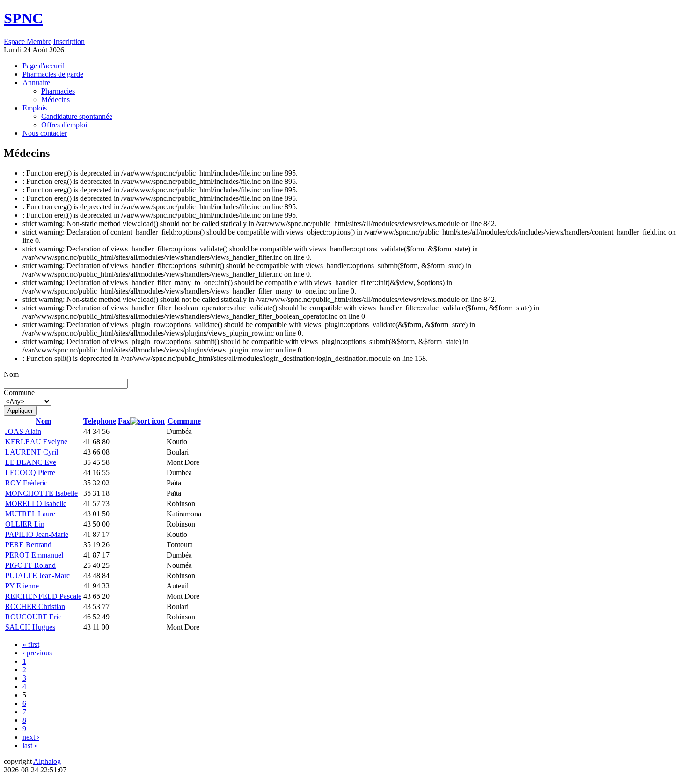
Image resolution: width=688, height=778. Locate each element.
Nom (11, 374)
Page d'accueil (43, 66)
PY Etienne (22, 586)
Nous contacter (44, 133)
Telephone (99, 421)
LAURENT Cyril (31, 452)
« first (30, 644)
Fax (124, 421)
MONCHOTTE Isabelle (41, 493)
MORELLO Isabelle (35, 503)
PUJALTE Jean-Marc (37, 576)
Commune (19, 392)
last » (30, 745)
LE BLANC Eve (30, 462)
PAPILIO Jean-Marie (36, 534)
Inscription (69, 41)
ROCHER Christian (35, 606)
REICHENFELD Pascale (43, 596)
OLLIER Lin (24, 524)
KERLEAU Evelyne (36, 442)
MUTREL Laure (30, 514)
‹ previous (37, 653)
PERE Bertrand (28, 545)
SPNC (23, 18)
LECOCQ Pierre (30, 473)
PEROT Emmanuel (34, 555)
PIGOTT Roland (30, 565)
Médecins (55, 99)
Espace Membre (27, 41)
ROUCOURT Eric (33, 617)
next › (30, 737)
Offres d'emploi (64, 125)
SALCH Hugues (30, 627)
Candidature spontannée (76, 116)
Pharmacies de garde (52, 74)
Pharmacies (58, 91)
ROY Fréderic (26, 483)
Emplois (34, 108)
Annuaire (36, 83)
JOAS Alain (23, 431)
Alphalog (47, 761)
